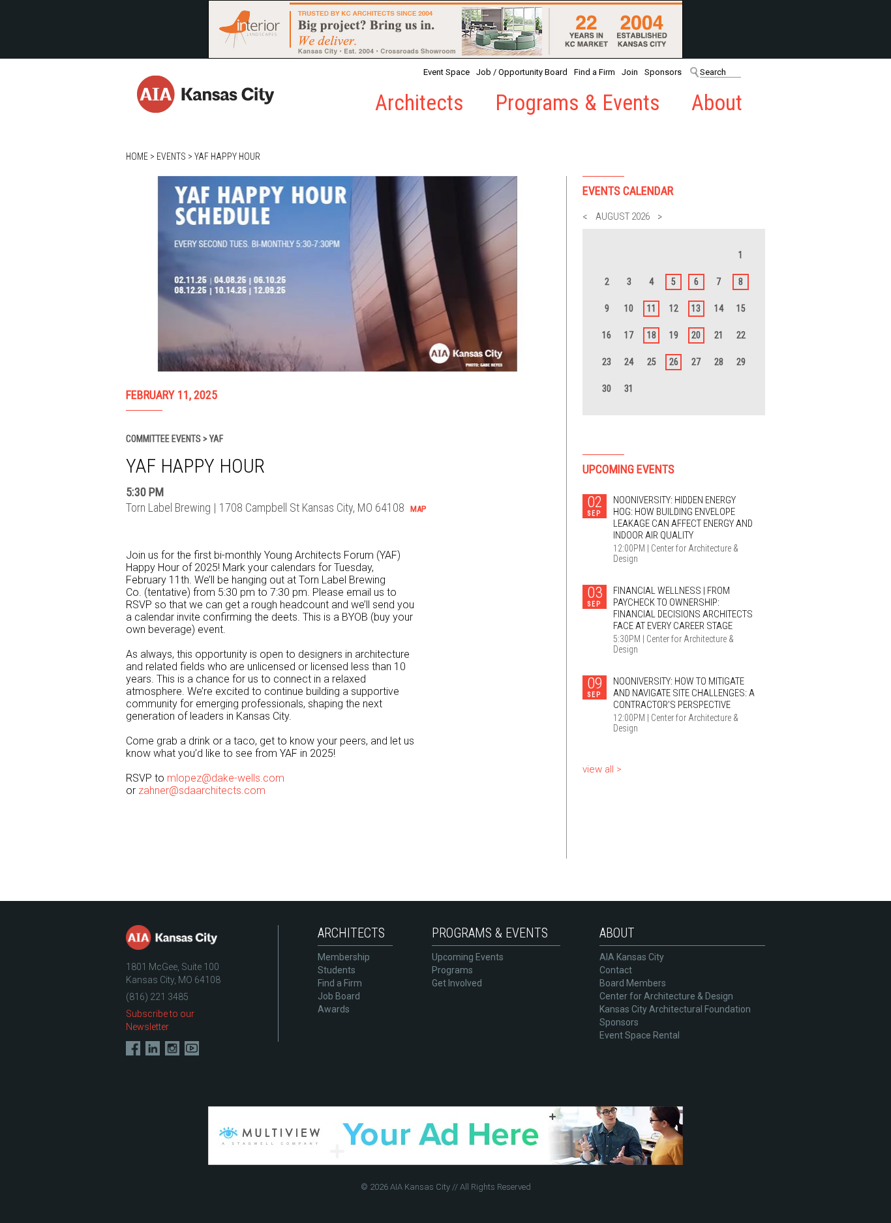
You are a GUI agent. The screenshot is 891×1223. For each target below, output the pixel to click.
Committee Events (163, 439)
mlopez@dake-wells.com (225, 778)
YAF (216, 439)
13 (696, 308)
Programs (452, 970)
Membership (344, 957)
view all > (602, 769)
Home (137, 156)
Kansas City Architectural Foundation (675, 1009)
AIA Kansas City (631, 957)
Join (630, 72)
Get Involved (457, 983)
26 (673, 362)
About (716, 102)
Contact (615, 970)
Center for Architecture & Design (666, 996)
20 (696, 335)
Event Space (446, 72)
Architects (419, 102)
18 (651, 335)
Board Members (632, 983)
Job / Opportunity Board (521, 72)
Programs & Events (577, 102)
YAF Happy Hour (227, 156)
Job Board (339, 996)
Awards (334, 1009)
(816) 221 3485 (157, 997)
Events (171, 156)
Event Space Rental (639, 1035)
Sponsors (663, 72)
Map (418, 509)
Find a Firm (594, 72)
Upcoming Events (468, 957)
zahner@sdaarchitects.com (201, 790)
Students (336, 970)
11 (651, 308)
